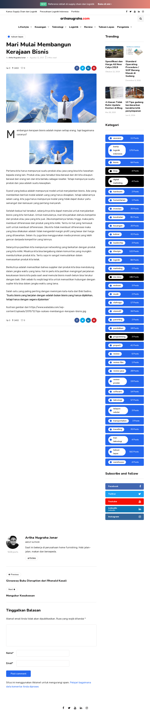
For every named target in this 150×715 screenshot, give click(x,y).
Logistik (73, 27)
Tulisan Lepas (106, 27)
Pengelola (123, 27)
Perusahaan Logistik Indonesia (54, 11)
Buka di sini (104, 4)
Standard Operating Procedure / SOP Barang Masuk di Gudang (132, 69)
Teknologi (57, 27)
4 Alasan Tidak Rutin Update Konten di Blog (113, 105)
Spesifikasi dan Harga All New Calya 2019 (114, 64)
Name (9, 653)
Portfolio (75, 11)
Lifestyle (23, 27)
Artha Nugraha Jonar (17, 57)
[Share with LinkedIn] (88, 68)
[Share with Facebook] (76, 68)
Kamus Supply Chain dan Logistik (21, 11)
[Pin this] (94, 68)
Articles (32, 558)
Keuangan (40, 27)
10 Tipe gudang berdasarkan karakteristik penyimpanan (134, 107)
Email (9, 663)
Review (88, 27)
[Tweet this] (82, 68)
